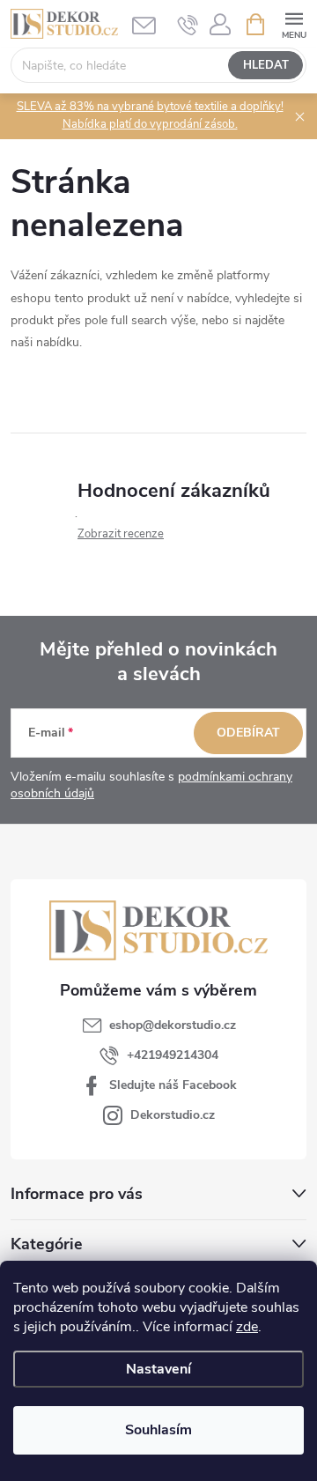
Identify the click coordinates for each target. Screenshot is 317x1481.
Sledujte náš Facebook (173, 1085)
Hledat (266, 65)
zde (247, 1327)
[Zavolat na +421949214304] (188, 24)
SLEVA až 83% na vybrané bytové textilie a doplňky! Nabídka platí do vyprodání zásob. (150, 115)
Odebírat (248, 732)
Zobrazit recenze (120, 534)
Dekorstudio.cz (172, 1115)
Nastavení (158, 1369)
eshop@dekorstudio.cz (172, 1025)
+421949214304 (172, 1055)
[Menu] (293, 23)
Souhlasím (158, 1430)
